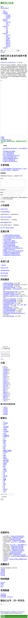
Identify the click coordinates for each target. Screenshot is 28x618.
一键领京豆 (3, 265)
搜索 (2, 6)
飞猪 (7, 23)
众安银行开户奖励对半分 (9, 249)
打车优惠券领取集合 (5, 211)
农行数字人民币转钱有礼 (9, 159)
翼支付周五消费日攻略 (8, 316)
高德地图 (4, 490)
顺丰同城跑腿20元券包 (6, 222)
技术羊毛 (8, 46)
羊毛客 (9, 62)
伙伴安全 (8, 18)
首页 (4, 10)
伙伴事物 (5, 13)
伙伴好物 (8, 16)
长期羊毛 (5, 47)
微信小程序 (7, 451)
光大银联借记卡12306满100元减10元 (12, 255)
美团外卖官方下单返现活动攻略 (10, 294)
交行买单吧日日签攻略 (8, 303)
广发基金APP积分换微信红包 (10, 242)
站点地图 (3, 575)
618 (3, 421)
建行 (4, 447)
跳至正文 (7, 8)
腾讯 (4, 390)
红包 (4, 477)
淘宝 (5, 469)
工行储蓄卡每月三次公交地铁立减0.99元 (13, 248)
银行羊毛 (5, 19)
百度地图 (5, 476)
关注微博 (3, 569)
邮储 (4, 484)
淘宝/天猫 (8, 22)
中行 (4, 424)
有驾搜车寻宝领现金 (8, 283)
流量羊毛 (5, 382)
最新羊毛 (5, 12)
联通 (4, 480)
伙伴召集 (5, 410)
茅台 (4, 483)
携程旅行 (5, 458)
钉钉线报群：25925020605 (7, 596)
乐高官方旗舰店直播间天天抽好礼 (11, 284)
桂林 (10, 139)
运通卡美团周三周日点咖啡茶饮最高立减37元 (14, 313)
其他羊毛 (5, 33)
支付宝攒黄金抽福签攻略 (9, 310)
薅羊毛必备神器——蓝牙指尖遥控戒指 (12, 288)
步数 (4, 467)
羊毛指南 (5, 414)
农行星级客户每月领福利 (9, 151)
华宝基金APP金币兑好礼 (9, 243)
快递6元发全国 (4, 209)
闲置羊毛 (8, 43)
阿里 (4, 398)
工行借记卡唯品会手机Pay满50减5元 (12, 236)
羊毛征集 (5, 408)
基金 (4, 442)
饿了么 (5, 489)
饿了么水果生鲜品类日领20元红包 (11, 155)
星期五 (5, 463)
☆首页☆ (5, 407)
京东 (7, 30)
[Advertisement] (14, 332)
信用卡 (6, 436)
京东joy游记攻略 (7, 239)
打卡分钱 (5, 452)
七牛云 (2, 585)
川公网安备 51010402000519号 (17, 611)
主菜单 (2, 8)
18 (2, 354)
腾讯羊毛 (5, 26)
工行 (4, 445)
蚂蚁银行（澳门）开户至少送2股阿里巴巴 (13, 250)
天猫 (4, 444)
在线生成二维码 (4, 267)
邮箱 (2, 192)
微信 (7, 28)
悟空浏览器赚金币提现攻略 (9, 301)
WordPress (3, 582)
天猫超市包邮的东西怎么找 (9, 157)
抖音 (4, 453)
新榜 (2, 586)
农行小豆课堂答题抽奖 (8, 152)
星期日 (7, 139)
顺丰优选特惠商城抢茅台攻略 (10, 291)
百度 (7, 36)
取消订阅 (4, 496)
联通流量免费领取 (5, 270)
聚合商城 (3, 617)
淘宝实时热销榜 (4, 273)
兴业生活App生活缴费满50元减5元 (11, 253)
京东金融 (5, 431)
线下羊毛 (8, 42)
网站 (2, 194)
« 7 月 (2, 359)
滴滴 (4, 473)
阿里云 (2, 583)
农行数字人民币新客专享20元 (10, 161)
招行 (4, 455)
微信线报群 (3, 595)
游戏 (4, 472)
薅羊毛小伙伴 (7, 3)
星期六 (4, 139)
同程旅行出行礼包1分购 (9, 311)
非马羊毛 (8, 35)
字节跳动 (8, 37)
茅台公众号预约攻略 (8, 286)
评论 (2, 178)
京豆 (4, 433)
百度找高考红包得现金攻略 (9, 309)
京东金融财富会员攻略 (8, 293)
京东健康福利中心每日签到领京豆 (11, 168)
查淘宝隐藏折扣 (4, 275)
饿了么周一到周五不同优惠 (7, 227)
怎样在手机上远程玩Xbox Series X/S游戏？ (13, 296)
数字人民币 (5, 462)
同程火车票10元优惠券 (6, 217)
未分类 (5, 380)
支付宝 (7, 25)
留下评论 (13, 62)
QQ (7, 29)
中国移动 (5, 423)
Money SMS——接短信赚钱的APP (18, 544)
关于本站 (5, 411)
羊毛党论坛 (3, 594)
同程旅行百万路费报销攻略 (9, 300)
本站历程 (5, 413)
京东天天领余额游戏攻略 (9, 245)
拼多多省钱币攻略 (7, 307)
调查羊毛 (8, 40)
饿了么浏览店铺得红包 (8, 154)
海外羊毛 (8, 45)
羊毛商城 (3, 570)
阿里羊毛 (5, 20)
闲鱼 (4, 486)
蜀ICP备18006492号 (5, 611)
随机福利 (3, 615)
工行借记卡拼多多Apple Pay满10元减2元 (12, 238)
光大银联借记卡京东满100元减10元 (11, 252)
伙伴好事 (8, 15)
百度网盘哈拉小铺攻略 (17, 537)
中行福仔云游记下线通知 (9, 240)
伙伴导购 (3, 572)
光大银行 (4, 437)
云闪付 (6, 427)
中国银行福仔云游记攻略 (9, 287)
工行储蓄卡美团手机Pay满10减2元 (11, 235)
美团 (7, 32)
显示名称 (3, 189)
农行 (2, 139)
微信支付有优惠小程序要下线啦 (10, 246)
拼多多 (7, 39)
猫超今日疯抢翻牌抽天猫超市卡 (10, 158)
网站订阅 (3, 573)
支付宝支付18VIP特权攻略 (9, 299)
